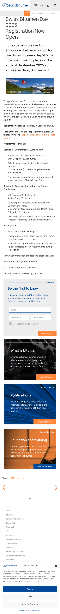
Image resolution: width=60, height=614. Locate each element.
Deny (30, 596)
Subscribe (47, 333)
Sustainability (11, 523)
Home (8, 510)
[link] (15, 5)
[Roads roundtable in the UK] (3, 488)
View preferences (30, 604)
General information (14, 519)
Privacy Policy (35, 610)
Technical (10, 527)
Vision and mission (13, 539)
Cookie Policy (23, 610)
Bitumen (9, 515)
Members (10, 547)
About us (10, 535)
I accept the (26, 323)
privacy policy (31, 323)
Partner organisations (15, 551)
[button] (55, 565)
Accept (30, 589)
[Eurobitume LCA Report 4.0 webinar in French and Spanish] (56, 488)
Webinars (10, 559)
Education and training (15, 555)
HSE (7, 531)
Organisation (11, 543)
